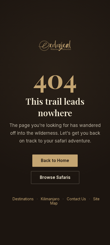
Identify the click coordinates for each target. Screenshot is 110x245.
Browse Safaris (55, 177)
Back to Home (55, 160)
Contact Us (76, 199)
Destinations (23, 199)
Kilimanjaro (50, 199)
